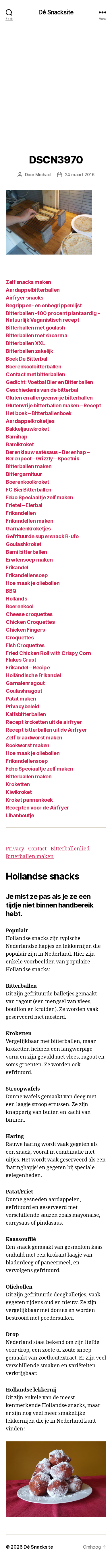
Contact (37, 849)
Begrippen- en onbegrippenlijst (44, 305)
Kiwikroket (19, 792)
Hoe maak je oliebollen (32, 583)
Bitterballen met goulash (35, 328)
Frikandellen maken (29, 521)
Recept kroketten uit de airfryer (44, 722)
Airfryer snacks (24, 298)
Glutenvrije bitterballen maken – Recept (53, 405)
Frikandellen (21, 513)
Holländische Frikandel (33, 675)
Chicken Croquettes (30, 622)
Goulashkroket (23, 544)
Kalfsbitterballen (26, 714)
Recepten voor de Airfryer (37, 808)
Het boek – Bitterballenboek (39, 413)
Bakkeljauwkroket (27, 429)
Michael (43, 174)
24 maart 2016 (80, 174)
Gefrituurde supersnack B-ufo (42, 536)
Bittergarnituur (24, 474)
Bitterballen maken (28, 466)
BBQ (11, 591)
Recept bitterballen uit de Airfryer (46, 730)
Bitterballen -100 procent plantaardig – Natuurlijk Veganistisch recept (53, 316)
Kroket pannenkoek (29, 800)
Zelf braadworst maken (34, 738)
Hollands (16, 599)
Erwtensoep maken (29, 560)
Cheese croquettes (29, 614)
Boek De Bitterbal (26, 359)
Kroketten (18, 784)
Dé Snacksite (56, 12)
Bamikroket (20, 444)
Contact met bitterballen (35, 374)
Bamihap (17, 437)
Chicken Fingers (25, 630)
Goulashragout (24, 691)
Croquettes (20, 637)
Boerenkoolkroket (27, 482)
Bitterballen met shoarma (36, 335)
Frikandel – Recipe (28, 667)
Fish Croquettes (25, 645)
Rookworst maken (27, 745)
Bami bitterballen (26, 552)
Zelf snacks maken (28, 282)
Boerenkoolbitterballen (33, 367)
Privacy (15, 849)
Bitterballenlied (70, 849)
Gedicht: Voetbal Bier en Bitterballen (49, 382)
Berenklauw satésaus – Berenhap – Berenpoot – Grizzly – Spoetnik (47, 455)
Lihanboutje (20, 815)
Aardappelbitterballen (33, 290)
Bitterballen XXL (25, 343)
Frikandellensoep (27, 575)
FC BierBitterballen (28, 490)
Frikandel (17, 567)
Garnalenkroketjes (28, 529)
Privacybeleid (22, 706)
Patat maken (21, 699)
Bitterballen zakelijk (29, 351)
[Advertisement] (56, 83)
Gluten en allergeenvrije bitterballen (49, 398)
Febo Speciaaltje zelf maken (39, 497)
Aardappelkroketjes (30, 421)
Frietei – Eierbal (24, 505)
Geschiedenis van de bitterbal (42, 390)
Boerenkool (19, 606)
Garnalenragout (25, 683)
